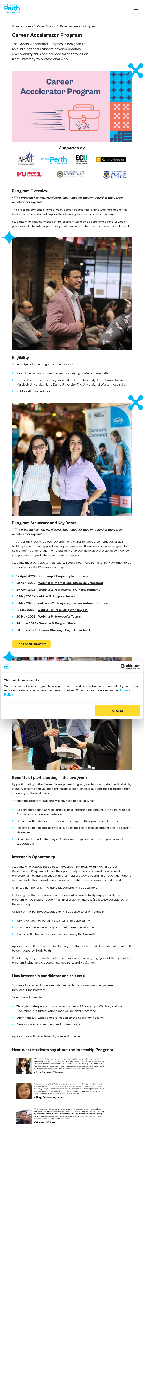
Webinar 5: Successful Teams (59, 616)
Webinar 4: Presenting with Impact (63, 610)
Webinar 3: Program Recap (55, 596)
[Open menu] (136, 8)
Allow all (117, 710)
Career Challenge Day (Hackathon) (64, 630)
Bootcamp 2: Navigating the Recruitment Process (72, 603)
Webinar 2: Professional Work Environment (69, 590)
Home (15, 26)
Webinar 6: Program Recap (58, 623)
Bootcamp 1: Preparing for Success (63, 576)
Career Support (46, 26)
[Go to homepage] (12, 8)
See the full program (31, 644)
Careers (28, 26)
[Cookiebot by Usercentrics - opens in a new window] (123, 666)
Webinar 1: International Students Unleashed (70, 583)
